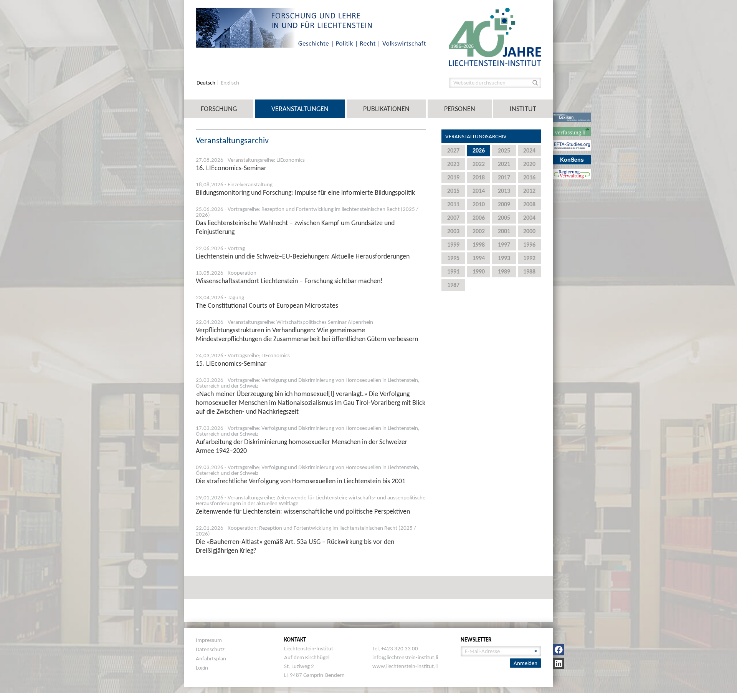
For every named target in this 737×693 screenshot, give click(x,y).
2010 (479, 204)
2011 (453, 204)
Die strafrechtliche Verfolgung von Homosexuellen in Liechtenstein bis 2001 (300, 481)
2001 (504, 231)
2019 (453, 177)
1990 (479, 271)
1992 (529, 258)
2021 (504, 163)
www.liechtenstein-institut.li (405, 666)
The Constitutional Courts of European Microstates (267, 305)
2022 (479, 163)
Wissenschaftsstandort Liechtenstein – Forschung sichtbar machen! (289, 281)
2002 (479, 231)
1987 (453, 284)
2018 (479, 177)
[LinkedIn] (558, 663)
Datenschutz (210, 649)
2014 (479, 190)
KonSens (572, 159)
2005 (504, 217)
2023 (453, 163)
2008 (529, 204)
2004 (529, 217)
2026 (479, 150)
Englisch (230, 83)
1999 (453, 244)
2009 (504, 204)
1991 (453, 271)
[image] (495, 36)
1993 (504, 258)
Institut (523, 108)
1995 (453, 258)
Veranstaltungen (300, 108)
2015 (453, 190)
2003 (453, 231)
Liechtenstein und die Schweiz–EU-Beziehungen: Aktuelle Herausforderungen (303, 256)
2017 (504, 177)
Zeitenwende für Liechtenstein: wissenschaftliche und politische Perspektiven (303, 511)
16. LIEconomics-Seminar (231, 168)
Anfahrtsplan (211, 658)
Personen (459, 108)
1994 (479, 258)
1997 (504, 244)
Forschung (219, 108)
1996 (529, 244)
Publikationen (386, 108)
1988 (529, 271)
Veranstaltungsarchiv (476, 136)
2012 (529, 190)
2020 (529, 163)
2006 (479, 217)
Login (202, 667)
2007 (453, 217)
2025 (504, 150)
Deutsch (206, 83)
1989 (504, 271)
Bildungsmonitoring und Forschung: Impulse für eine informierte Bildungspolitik (305, 192)
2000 (529, 231)
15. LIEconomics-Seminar (231, 363)
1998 (479, 244)
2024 (529, 150)
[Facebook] (558, 649)
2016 (529, 177)
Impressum (209, 640)
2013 (504, 190)
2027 (453, 150)
